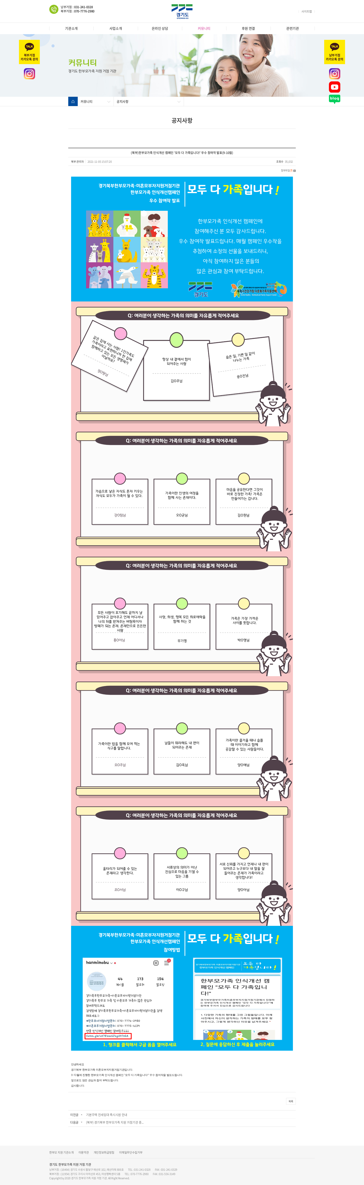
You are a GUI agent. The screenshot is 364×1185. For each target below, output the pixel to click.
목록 (291, 1101)
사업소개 (115, 28)
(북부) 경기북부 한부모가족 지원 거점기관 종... (115, 1122)
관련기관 (292, 28)
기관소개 (71, 28)
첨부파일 (287, 170)
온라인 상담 (160, 28)
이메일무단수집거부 (130, 1152)
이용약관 (83, 1152)
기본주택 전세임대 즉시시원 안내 (106, 1114)
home (73, 101)
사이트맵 (306, 11)
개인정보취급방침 (104, 1152)
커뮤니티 (204, 28)
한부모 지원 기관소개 (61, 1152)
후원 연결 (248, 28)
